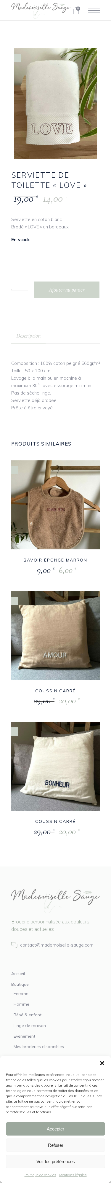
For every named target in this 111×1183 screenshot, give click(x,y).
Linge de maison (30, 1025)
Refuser (55, 1145)
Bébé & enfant (27, 1014)
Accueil (18, 973)
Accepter (55, 1128)
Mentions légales (73, 1175)
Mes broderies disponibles (39, 1046)
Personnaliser (42, 570)
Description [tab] (28, 335)
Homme (21, 1004)
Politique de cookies (40, 1175)
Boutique (20, 984)
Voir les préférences (55, 1161)
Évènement (24, 1036)
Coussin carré (55, 691)
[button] (102, 1063)
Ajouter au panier (66, 289)
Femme (21, 993)
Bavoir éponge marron (55, 560)
